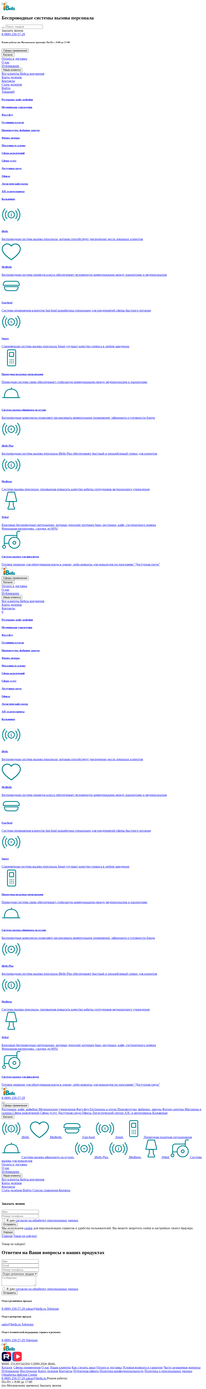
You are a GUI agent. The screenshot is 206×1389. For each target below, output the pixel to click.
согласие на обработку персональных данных (47, 1220)
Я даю (42, 1220)
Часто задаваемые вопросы (182, 1367)
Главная (7, 1236)
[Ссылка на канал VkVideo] (17, 1360)
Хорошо (8, 1232)
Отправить (9, 1224)
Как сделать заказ (84, 1367)
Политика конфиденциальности (122, 1371)
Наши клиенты (12, 69)
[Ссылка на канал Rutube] (7, 1360)
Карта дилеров (12, 77)
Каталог (8, 54)
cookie (28, 1228)
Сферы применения (15, 50)
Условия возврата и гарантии (143, 1367)
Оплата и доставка (14, 58)
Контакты (8, 81)
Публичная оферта (86, 1371)
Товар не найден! (25, 1236)
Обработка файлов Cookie (19, 1374)
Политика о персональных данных (168, 1371)
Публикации (10, 66)
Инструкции (28, 1371)
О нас (5, 62)
